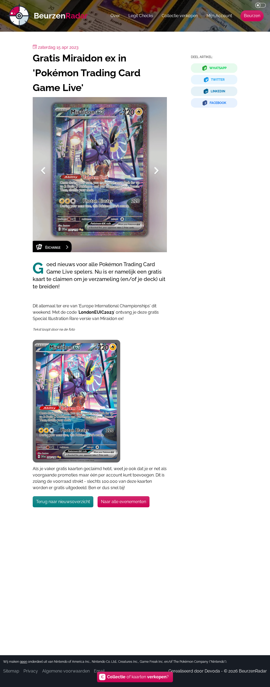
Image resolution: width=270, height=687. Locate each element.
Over (115, 15)
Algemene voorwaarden (66, 671)
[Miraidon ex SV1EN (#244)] (76, 401)
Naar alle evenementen (123, 501)
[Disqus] (100, 576)
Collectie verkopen (180, 15)
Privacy (30, 671)
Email (99, 671)
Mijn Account (219, 15)
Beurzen (252, 15)
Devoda (212, 671)
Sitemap (11, 671)
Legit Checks (140, 15)
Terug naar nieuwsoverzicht (63, 501)
